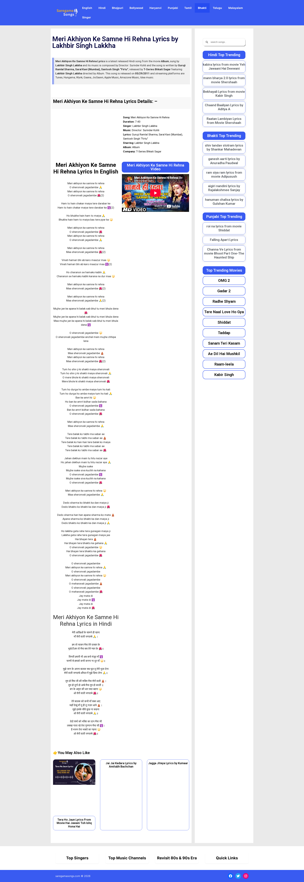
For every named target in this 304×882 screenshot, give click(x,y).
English (87, 8)
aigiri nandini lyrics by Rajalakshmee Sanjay (224, 188)
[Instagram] (246, 876)
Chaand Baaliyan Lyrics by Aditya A (224, 107)
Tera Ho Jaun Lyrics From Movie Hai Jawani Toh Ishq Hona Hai (74, 823)
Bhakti (202, 8)
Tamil (188, 8)
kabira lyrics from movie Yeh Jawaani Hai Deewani (224, 66)
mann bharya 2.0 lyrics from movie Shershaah (224, 80)
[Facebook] (230, 876)
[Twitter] (238, 876)
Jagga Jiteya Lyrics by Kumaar (168, 763)
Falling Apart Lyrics (224, 240)
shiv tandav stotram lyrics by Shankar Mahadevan (224, 147)
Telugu (217, 8)
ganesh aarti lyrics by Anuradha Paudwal (224, 161)
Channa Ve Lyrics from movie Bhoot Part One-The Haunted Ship (224, 253)
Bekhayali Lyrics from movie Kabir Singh (224, 94)
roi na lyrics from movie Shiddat (224, 228)
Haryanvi (155, 8)
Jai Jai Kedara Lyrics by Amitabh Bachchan (121, 764)
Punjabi (173, 8)
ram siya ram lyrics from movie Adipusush (224, 174)
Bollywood (136, 8)
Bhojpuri (117, 8)
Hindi (102, 8)
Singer (86, 17)
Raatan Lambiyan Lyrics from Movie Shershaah (224, 121)
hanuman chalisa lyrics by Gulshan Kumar (224, 202)
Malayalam (235, 8)
